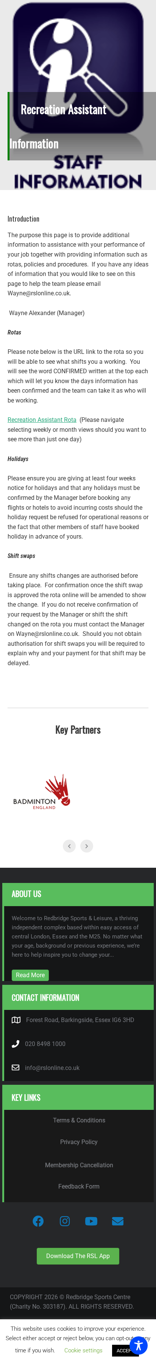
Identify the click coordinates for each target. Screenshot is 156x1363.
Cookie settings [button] (83, 1350)
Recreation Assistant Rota (42, 419)
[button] (38, 1221)
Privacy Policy (79, 1142)
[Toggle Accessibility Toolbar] (138, 1345)
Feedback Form (79, 1186)
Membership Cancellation (79, 1165)
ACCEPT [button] (125, 1350)
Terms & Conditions (79, 1120)
